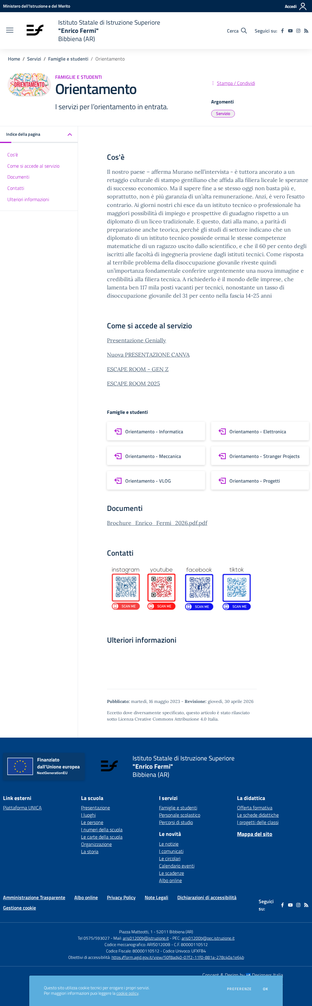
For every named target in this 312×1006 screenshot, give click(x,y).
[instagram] (298, 30)
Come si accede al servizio (33, 165)
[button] (39, 134)
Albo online (170, 880)
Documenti (18, 176)
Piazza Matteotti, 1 (136, 931)
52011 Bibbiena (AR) (174, 931)
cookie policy (127, 993)
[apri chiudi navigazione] (9, 30)
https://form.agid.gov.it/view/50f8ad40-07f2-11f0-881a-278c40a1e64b (178, 957)
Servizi (34, 58)
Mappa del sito (254, 834)
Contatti (15, 188)
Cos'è (12, 154)
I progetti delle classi (257, 822)
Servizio (223, 113)
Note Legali (156, 897)
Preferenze (239, 989)
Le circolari (169, 858)
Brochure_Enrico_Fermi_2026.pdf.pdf (157, 522)
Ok (265, 989)
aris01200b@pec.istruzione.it (208, 938)
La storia (89, 851)
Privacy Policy (121, 897)
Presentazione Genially (136, 340)
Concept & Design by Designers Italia (242, 975)
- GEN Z (157, 369)
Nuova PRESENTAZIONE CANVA (148, 354)
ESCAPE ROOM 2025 (133, 383)
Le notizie (169, 843)
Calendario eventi (176, 865)
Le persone (92, 822)
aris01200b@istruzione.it (146, 938)
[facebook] (282, 30)
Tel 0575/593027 (94, 938)
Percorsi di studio (176, 822)
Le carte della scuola (101, 836)
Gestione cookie (19, 907)
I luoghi (88, 815)
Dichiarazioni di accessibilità (206, 897)
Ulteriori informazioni (28, 199)
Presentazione (95, 807)
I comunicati (171, 851)
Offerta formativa (254, 807)
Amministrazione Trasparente (34, 897)
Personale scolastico (179, 815)
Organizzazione (96, 844)
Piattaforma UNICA (22, 807)
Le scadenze (171, 873)
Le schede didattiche (258, 815)
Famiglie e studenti (68, 58)
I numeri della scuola (101, 829)
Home (14, 58)
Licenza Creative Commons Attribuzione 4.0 (162, 719)
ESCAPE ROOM (126, 369)
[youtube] (290, 30)
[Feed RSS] (306, 30)
